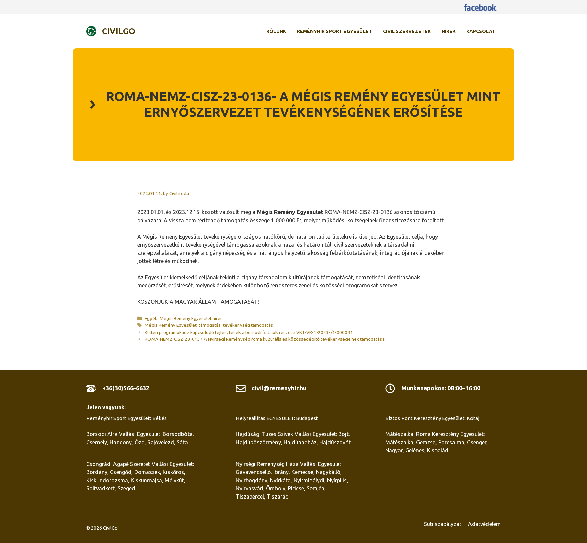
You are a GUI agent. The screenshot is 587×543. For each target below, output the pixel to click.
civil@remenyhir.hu (279, 388)
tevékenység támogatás (248, 325)
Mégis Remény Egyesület (171, 325)
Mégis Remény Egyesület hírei (190, 318)
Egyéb (151, 318)
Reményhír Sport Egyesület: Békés (126, 418)
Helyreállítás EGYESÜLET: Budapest (277, 418)
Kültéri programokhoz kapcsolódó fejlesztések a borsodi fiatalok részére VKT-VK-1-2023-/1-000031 (249, 332)
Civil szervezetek (407, 31)
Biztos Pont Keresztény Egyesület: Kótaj (432, 418)
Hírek (449, 31)
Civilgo (118, 31)
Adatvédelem (484, 524)
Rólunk (276, 31)
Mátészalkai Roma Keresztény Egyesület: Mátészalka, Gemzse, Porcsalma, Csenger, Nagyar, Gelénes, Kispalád (436, 442)
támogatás (210, 325)
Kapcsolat (480, 31)
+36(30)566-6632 (125, 388)
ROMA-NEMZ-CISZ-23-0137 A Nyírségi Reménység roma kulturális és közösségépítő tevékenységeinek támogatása (265, 339)
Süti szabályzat (442, 524)
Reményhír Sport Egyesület (334, 31)
